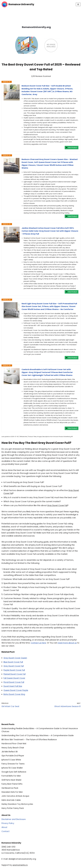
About (4, 827)
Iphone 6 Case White (11, 759)
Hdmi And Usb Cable (11, 800)
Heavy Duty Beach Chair (13, 747)
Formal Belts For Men (11, 775)
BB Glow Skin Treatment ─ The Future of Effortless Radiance (29, 739)
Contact (6, 831)
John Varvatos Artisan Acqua (15, 796)
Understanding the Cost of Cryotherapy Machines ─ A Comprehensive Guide (38, 735)
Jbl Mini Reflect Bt (10, 751)
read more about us (67, 643)
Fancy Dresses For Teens (13, 763)
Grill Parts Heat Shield (11, 780)
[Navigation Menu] (78, 4)
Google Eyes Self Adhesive (14, 771)
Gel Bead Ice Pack (10, 788)
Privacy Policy (8, 823)
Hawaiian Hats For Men (12, 792)
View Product (72, 148)
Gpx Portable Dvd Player (13, 755)
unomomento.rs (20, 865)
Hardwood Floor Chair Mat (14, 743)
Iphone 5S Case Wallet (12, 767)
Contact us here (38, 643)
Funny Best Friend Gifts (12, 784)
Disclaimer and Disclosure (14, 819)
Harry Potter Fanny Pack (13, 808)
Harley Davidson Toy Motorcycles (17, 804)
